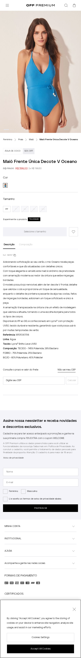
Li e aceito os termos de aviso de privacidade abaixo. (35, 499)
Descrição (9, 245)
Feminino (13, 491)
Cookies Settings (41, 637)
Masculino (32, 491)
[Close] (74, 610)
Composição (25, 245)
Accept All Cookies (41, 649)
